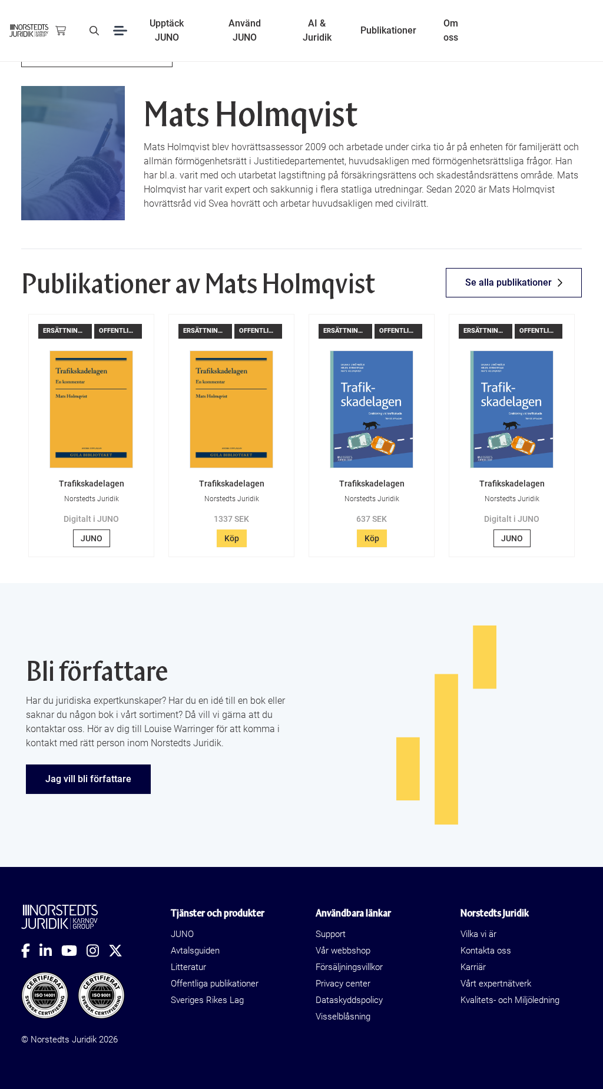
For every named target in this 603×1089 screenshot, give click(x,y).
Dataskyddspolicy (349, 1000)
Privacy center (343, 983)
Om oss (450, 30)
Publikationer (388, 30)
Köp (231, 538)
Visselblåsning (343, 1016)
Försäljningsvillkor (349, 967)
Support (331, 934)
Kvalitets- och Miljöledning (509, 1000)
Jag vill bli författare (88, 779)
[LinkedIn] (50, 951)
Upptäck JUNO (167, 30)
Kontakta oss (485, 950)
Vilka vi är (478, 934)
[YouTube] (74, 951)
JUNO (91, 538)
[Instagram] (97, 951)
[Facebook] (30, 951)
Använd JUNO (244, 30)
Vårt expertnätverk (495, 983)
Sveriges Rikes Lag (207, 1000)
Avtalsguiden (195, 950)
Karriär (473, 967)
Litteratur (188, 967)
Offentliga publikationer (215, 983)
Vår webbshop (343, 950)
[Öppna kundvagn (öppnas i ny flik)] (60, 30)
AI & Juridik (317, 30)
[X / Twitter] (120, 951)
